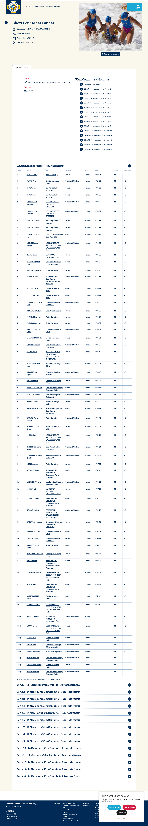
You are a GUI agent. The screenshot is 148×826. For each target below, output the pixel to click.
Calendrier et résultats (38, 6)
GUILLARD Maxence (34, 270)
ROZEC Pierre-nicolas (34, 522)
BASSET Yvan (31, 181)
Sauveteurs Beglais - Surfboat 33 (53, 303)
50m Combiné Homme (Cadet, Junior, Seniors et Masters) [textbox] (48, 82)
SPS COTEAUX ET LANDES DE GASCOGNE (52, 204)
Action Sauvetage (52, 175)
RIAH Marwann (32, 561)
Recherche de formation (70, 803)
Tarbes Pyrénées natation (52, 222)
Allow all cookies (114, 807)
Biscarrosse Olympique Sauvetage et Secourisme (54, 411)
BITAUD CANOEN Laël (34, 311)
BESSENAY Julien (33, 288)
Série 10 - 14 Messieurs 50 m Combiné (98, 131)
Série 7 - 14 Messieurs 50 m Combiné (97, 117)
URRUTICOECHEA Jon (34, 388)
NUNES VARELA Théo (34, 409)
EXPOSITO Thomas (33, 605)
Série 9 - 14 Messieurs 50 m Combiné (97, 126)
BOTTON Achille (32, 381)
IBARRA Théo (31, 645)
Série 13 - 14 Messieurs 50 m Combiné (98, 145)
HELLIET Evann (32, 255)
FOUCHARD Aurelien (34, 317)
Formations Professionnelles (71, 821)
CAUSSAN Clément (33, 395)
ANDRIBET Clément (33, 345)
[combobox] (49, 82)
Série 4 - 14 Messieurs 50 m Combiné (97, 103)
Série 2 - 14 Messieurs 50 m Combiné (97, 94)
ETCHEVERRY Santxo (34, 665)
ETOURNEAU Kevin (33, 538)
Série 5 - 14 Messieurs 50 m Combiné (97, 108)
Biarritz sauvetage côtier (52, 182)
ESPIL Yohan (31, 188)
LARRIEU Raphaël (33, 295)
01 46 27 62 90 (11, 811)
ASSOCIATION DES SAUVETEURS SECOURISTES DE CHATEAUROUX (53, 355)
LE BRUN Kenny (32, 435)
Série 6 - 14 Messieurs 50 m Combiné (97, 112)
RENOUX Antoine (32, 277)
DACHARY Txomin (33, 658)
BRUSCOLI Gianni (33, 221)
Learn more (121, 818)
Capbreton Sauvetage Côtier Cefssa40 (53, 263)
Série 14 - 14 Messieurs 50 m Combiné (98, 149)
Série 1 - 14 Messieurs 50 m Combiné (97, 89)
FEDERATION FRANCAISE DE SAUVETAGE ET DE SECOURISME (52, 513)
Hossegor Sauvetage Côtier (53, 330)
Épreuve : (27, 79)
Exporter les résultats (111, 54)
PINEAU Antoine (32, 402)
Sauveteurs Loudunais (54, 311)
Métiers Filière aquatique (70, 810)
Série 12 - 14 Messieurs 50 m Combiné (98, 140)
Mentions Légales (12, 819)
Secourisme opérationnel (86, 804)
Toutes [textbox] (30, 91)
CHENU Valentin (32, 464)
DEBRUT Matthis (32, 584)
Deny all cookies (129, 807)
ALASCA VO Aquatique (54, 652)
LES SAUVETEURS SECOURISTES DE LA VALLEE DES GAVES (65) (53, 246)
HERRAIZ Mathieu (33, 510)
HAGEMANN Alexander (35, 554)
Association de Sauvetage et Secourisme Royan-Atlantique (53, 280)
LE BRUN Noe (31, 638)
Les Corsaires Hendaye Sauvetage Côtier (54, 236)
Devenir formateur (68, 818)
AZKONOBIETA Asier (34, 482)
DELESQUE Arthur (33, 470)
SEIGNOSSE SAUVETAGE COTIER (53, 256)
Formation (57, 803)
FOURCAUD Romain (33, 652)
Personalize (122, 812)
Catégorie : (27, 87)
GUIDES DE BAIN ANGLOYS (52, 189)
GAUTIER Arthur (32, 175)
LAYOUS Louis (32, 626)
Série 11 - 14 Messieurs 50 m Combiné (98, 135)
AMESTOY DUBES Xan (34, 338)
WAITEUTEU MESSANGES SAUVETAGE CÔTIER (53, 491)
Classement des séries (92, 84)
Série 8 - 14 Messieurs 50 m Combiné (97, 121)
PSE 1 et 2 (65, 812)
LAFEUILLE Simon (33, 498)
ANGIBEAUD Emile (33, 531)
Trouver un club (11, 814)
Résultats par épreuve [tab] (21, 67)
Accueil (28, 6)
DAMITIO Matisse (33, 617)
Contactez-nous (11, 816)
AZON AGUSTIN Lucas (34, 573)
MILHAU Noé (31, 489)
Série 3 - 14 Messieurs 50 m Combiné (97, 98)
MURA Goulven (32, 352)
